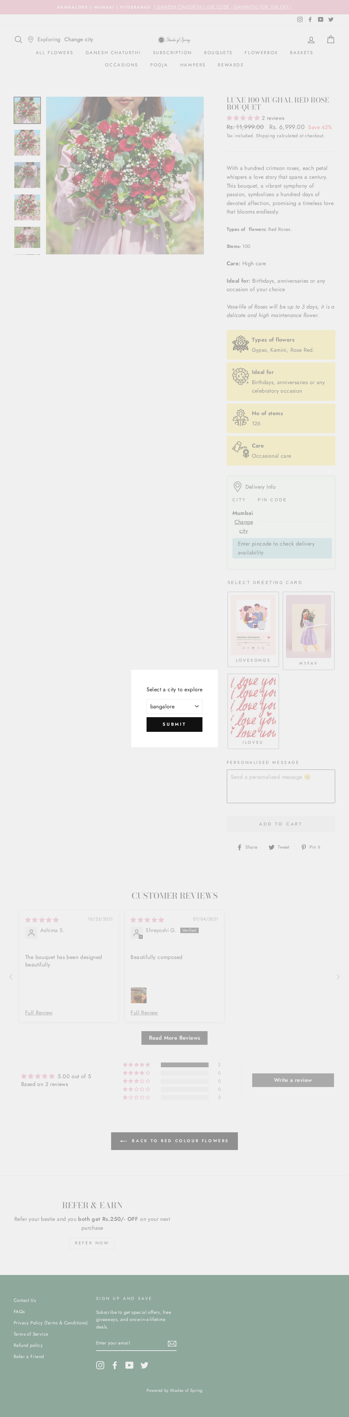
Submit (174, 724)
